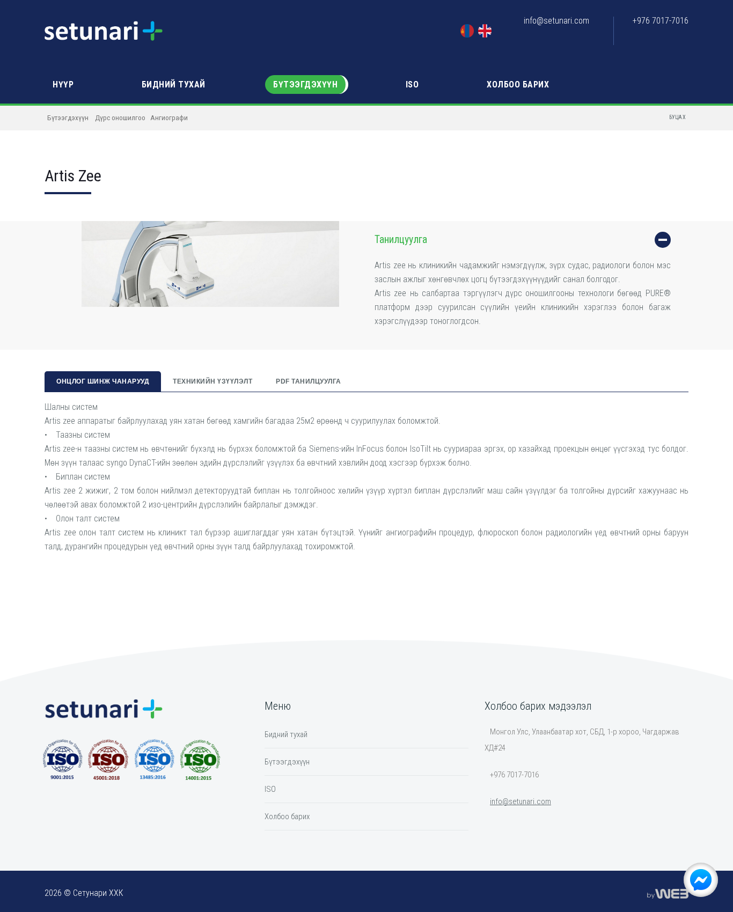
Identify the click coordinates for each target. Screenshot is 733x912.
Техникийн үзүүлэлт (212, 381)
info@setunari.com (556, 21)
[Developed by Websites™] (667, 893)
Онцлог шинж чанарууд (102, 381)
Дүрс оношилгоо (120, 117)
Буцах (677, 117)
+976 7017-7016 (660, 21)
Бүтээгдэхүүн (305, 84)
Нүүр (63, 84)
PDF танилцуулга (308, 381)
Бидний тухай (174, 84)
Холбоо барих (518, 84)
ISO (412, 84)
